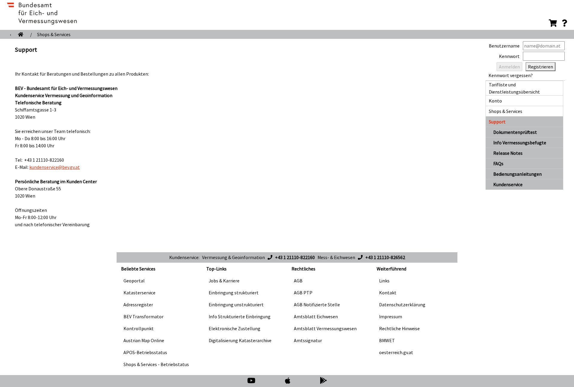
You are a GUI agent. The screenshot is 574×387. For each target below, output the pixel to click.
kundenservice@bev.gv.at (54, 167)
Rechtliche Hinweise (399, 328)
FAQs (498, 163)
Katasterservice (139, 293)
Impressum (390, 316)
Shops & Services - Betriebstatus (156, 364)
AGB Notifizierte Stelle (317, 305)
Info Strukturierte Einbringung (240, 316)
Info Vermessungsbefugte (519, 143)
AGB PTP (303, 293)
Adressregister (138, 305)
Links (384, 281)
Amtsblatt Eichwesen (316, 316)
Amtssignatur (308, 340)
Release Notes (508, 153)
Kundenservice (508, 184)
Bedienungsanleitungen (517, 174)
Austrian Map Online (143, 340)
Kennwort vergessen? (510, 75)
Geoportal (134, 281)
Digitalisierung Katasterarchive (240, 340)
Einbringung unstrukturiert (236, 305)
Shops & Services (54, 34)
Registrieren (540, 67)
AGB (298, 281)
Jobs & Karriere (224, 281)
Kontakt (387, 293)
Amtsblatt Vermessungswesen (325, 328)
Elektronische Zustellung (234, 328)
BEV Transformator (143, 316)
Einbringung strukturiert (234, 293)
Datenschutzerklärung (402, 305)
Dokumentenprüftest (515, 132)
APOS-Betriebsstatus (145, 352)
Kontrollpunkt (138, 328)
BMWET (387, 340)
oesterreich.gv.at (396, 352)
